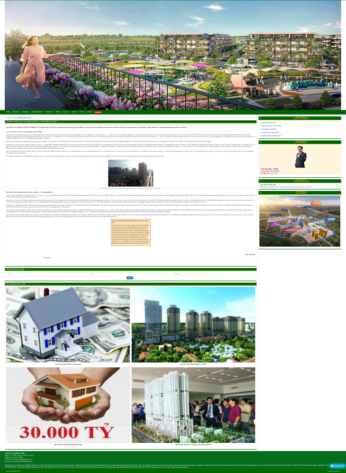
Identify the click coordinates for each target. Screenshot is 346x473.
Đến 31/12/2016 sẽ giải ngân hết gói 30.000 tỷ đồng (68, 444)
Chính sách (49, 112)
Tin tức (81, 112)
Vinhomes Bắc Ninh (37, 467)
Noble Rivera (321, 465)
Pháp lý (58, 112)
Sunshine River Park (209, 465)
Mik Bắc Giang (311, 465)
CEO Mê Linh (301, 465)
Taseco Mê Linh (265, 465)
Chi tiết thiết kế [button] (37, 112)
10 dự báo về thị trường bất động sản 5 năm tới (193, 364)
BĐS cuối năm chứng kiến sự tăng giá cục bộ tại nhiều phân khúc (193, 444)
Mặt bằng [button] (25, 112)
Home (8, 112)
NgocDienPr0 (336, 471)
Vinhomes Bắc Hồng (31, 465)
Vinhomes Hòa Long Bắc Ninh (84, 465)
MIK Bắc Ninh (291, 465)
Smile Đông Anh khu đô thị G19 (122, 465)
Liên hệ (89, 112)
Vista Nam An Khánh (23, 467)
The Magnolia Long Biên (194, 465)
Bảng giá (66, 112)
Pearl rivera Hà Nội (54, 465)
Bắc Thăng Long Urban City (151, 465)
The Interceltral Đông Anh (103, 465)
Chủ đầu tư (16, 112)
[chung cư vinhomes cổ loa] (299, 221)
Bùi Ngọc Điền (272, 173)
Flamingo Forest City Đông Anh (14, 465)
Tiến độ (74, 112)
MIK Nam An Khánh (223, 465)
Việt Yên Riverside (10, 467)
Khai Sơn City (235, 465)
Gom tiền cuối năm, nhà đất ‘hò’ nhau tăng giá (68, 364)
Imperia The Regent (167, 465)
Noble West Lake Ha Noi (278, 465)
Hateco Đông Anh (180, 465)
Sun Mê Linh (43, 465)
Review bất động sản (67, 465)
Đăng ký (130, 277)
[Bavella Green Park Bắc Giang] (173, 55)
